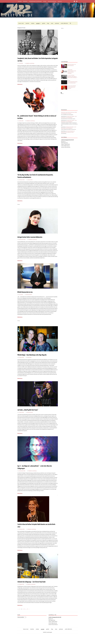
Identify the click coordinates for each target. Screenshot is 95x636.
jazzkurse (57, 23)
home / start (21, 23)
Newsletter (25, 1)
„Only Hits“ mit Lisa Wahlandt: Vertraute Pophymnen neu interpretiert (72, 87)
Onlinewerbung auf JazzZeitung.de (35, 1)
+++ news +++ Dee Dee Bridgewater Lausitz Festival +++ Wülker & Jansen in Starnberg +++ (72, 76)
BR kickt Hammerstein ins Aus (25, 292)
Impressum (60, 1)
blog (48, 23)
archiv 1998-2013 (64, 23)
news (52, 23)
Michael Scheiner (29, 294)
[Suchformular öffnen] (70, 23)
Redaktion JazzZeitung (30, 63)
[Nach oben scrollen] (93, 634)
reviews (32, 23)
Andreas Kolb (30, 179)
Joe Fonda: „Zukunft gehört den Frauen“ (27, 410)
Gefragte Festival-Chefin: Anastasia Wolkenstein (29, 237)
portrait (37, 23)
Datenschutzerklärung (52, 1)
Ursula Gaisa (29, 357)
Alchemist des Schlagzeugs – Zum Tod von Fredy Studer (31, 582)
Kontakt (44, 1)
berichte (27, 23)
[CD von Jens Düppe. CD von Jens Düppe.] (37, 437)
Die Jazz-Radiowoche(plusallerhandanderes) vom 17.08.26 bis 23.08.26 (72, 81)
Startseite (20, 1)
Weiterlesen (19, 84)
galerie (43, 23)
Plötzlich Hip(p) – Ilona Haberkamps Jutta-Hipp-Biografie (32, 355)
